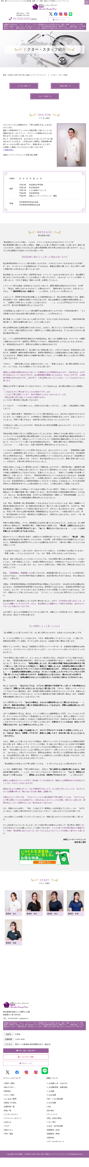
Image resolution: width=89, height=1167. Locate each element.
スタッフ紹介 (43, 96)
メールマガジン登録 (27, 1057)
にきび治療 (51, 1103)
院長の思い (64, 86)
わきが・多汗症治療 (55, 1126)
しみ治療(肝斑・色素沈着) (57, 1087)
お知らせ (7, 1122)
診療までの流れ (10, 1103)
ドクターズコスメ (11, 1114)
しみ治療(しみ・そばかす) (57, 1083)
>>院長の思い (8, 150)
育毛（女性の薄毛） (55, 1118)
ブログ (6, 1126)
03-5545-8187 (21, 18)
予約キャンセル (60, 19)
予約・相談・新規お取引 (27, 1050)
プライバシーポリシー (13, 1118)
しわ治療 (50, 1091)
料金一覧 (7, 1110)
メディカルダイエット (56, 1141)
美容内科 (50, 1138)
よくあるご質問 (10, 1099)
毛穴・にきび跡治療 (55, 1099)
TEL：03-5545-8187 (16, 1018)
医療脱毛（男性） (54, 1134)
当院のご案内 (9, 1083)
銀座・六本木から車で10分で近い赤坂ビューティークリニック (43, 1154)
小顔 (49, 1107)
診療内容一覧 (9, 1107)
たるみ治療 (51, 1095)
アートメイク (52, 1114)
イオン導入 (51, 1122)
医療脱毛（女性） (54, 1130)
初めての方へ (9, 1087)
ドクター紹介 (23, 86)
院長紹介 (7, 1091)
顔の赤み (50, 1110)
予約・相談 (8, 1134)
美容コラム (8, 1130)
